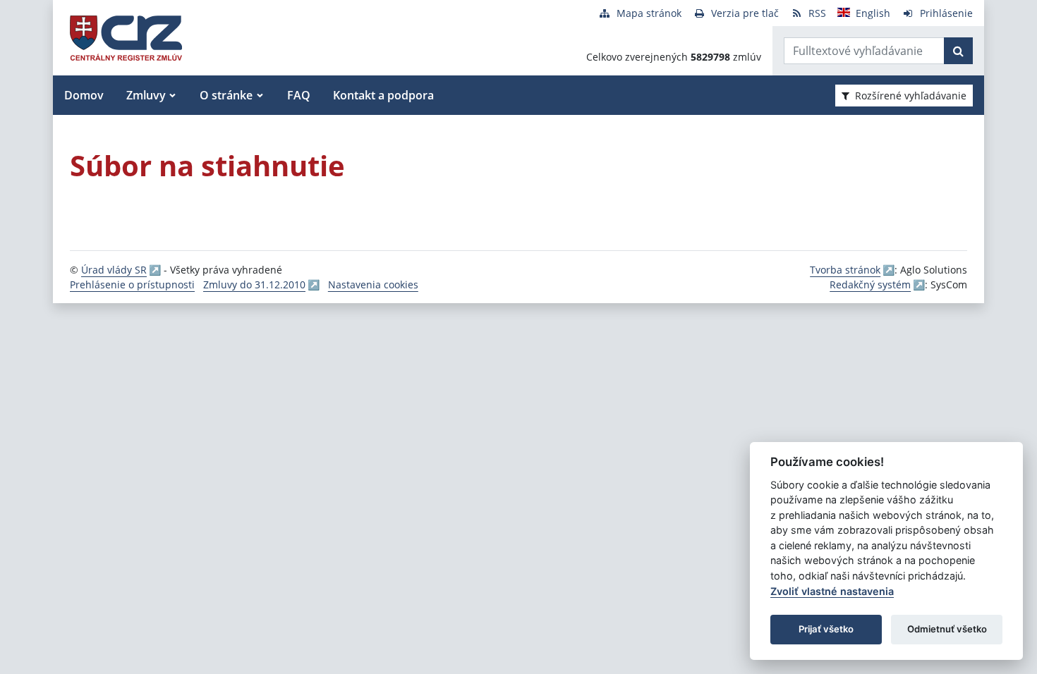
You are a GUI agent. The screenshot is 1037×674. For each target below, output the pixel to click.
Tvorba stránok (845, 269)
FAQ (298, 95)
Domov (84, 95)
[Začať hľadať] (958, 50)
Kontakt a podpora (383, 95)
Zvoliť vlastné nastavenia (832, 591)
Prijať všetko (826, 629)
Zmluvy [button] (146, 95)
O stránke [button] (226, 95)
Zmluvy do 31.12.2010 (254, 284)
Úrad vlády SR (114, 269)
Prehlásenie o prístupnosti (132, 284)
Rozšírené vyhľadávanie (910, 95)
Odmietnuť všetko (947, 629)
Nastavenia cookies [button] (373, 284)
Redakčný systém (870, 284)
